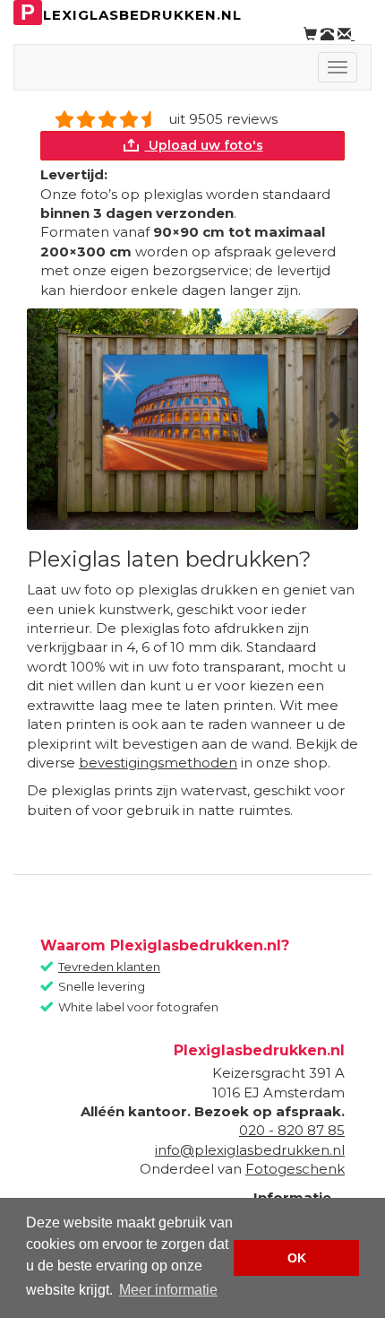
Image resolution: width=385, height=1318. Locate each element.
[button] (52, 419)
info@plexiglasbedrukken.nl (250, 1149)
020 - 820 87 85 (292, 1130)
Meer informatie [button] (168, 1289)
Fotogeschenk (295, 1168)
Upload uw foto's (204, 145)
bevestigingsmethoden (158, 762)
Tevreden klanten (109, 966)
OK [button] (296, 1258)
